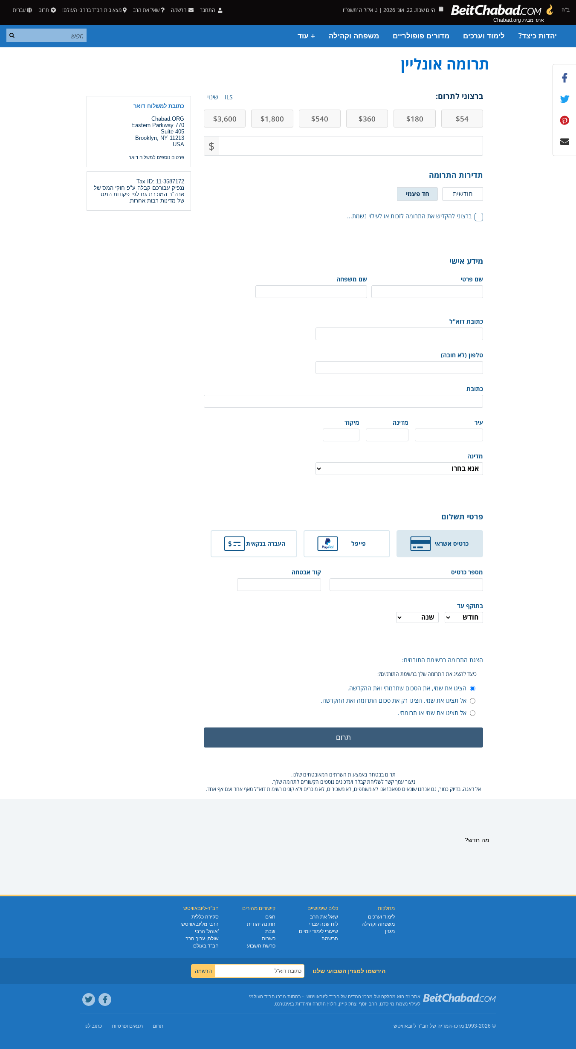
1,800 (272, 119)
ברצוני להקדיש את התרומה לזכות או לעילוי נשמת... (409, 216)
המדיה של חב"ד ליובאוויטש (423, 1026)
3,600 (225, 119)
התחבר (208, 10)
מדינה (400, 422)
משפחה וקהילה (354, 36)
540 (319, 119)
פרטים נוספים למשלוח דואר (156, 157)
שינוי (212, 97)
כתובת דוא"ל (466, 321)
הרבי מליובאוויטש (200, 924)
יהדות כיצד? (537, 36)
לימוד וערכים (484, 36)
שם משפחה (351, 279)
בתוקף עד (470, 606)
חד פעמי (417, 193)
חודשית (462, 193)
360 (367, 119)
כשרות (268, 939)
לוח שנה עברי (323, 924)
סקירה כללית (205, 917)
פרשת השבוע (261, 946)
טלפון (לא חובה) (462, 355)
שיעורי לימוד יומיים (318, 931)
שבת (270, 931)
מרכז (459, 1026)
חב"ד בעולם (206, 946)
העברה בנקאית (265, 543)
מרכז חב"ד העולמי (267, 996)
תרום (43, 10)
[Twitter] (88, 999)
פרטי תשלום (462, 516)
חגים (270, 917)
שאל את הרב (146, 10)
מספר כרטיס (467, 572)
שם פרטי (471, 279)
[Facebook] (104, 999)
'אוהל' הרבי (207, 931)
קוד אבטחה (306, 572)
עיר (479, 422)
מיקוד (351, 422)
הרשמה (329, 939)
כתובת (474, 389)
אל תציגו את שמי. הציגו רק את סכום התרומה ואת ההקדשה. (393, 700)
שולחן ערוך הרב (202, 939)
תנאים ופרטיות (127, 1026)
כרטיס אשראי (451, 543)
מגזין (390, 931)
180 (414, 119)
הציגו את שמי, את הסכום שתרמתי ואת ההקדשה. (406, 688)
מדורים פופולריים (421, 36)
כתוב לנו (93, 1026)
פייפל (358, 543)
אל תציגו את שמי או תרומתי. (432, 713)
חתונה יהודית (261, 924)
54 (462, 119)
